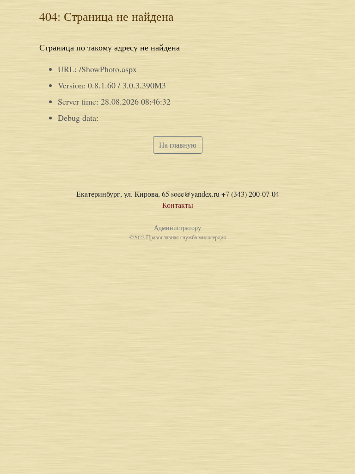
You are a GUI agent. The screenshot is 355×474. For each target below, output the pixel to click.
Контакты (177, 205)
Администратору (177, 227)
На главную (177, 145)
